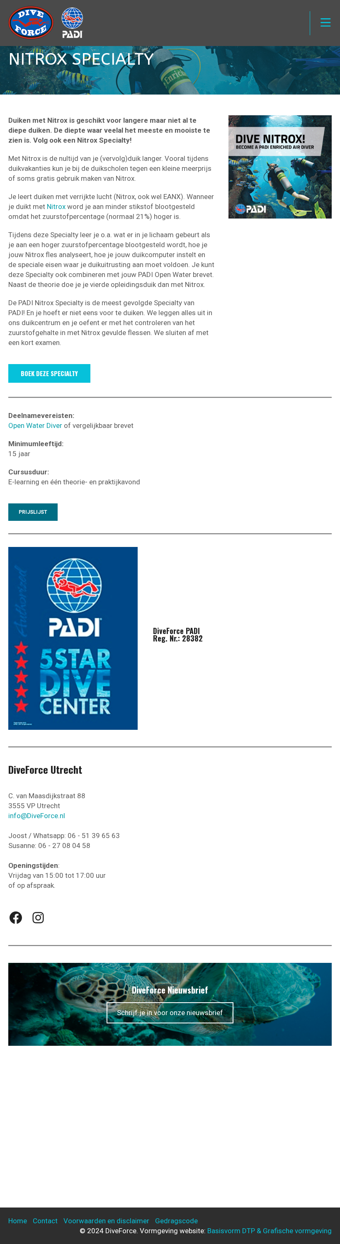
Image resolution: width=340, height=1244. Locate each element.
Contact (45, 1221)
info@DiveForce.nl (36, 816)
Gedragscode (176, 1221)
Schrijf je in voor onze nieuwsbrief (170, 1012)
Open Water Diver (35, 425)
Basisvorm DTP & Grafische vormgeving (269, 1231)
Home (17, 1221)
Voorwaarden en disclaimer (106, 1221)
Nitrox (56, 206)
